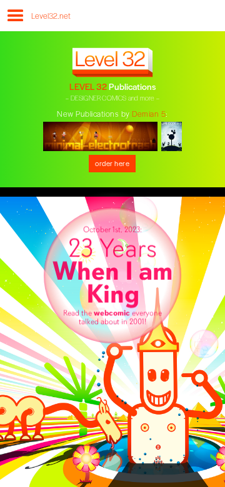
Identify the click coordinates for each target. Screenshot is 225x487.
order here (112, 163)
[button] (14, 20)
